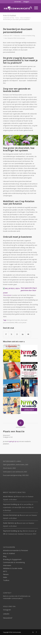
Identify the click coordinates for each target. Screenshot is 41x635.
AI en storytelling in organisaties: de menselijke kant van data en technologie (18, 507)
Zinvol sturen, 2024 (9, 468)
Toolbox (6, 580)
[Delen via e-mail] (28, 334)
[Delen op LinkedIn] (22, 334)
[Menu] (35, 7)
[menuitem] (17, 1)
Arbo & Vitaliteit (9, 15)
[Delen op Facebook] (6, 334)
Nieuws (6, 574)
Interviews (7, 565)
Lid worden (17, 1)
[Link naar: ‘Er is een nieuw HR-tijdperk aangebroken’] (11, 370)
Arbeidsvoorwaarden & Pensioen (15, 550)
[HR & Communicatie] (17, 7)
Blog (33, 35)
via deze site (13, 596)
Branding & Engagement (12, 559)
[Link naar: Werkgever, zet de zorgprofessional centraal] (29, 370)
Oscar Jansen (7, 295)
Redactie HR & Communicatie (16, 38)
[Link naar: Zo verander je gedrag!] (11, 353)
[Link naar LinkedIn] (33, 632)
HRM (16, 322)
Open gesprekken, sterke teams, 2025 (15, 465)
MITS (5, 571)
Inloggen (26, 1)
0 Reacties (17, 35)
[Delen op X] (11, 334)
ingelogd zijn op (13, 441)
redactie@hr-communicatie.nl (12, 598)
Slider (5, 577)
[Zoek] (30, 7)
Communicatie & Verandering (14, 562)
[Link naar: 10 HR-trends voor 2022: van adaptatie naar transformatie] (11, 405)
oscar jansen (22, 322)
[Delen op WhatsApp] (17, 334)
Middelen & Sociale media (12, 568)
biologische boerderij (13, 320)
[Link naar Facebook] (36, 632)
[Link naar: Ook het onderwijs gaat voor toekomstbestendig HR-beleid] (29, 405)
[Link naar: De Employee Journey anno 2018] (29, 388)
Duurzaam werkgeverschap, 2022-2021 (16, 475)
